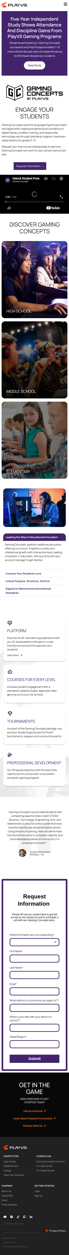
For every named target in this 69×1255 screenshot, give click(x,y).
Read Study (34, 65)
